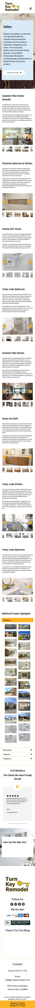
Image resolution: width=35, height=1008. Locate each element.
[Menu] (30, 8)
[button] (4, 136)
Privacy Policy (21, 999)
